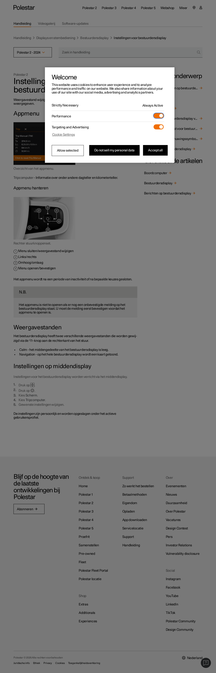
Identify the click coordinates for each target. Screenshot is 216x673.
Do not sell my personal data (114, 150)
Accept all (155, 150)
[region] (109, 115)
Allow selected (67, 150)
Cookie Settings (63, 134)
